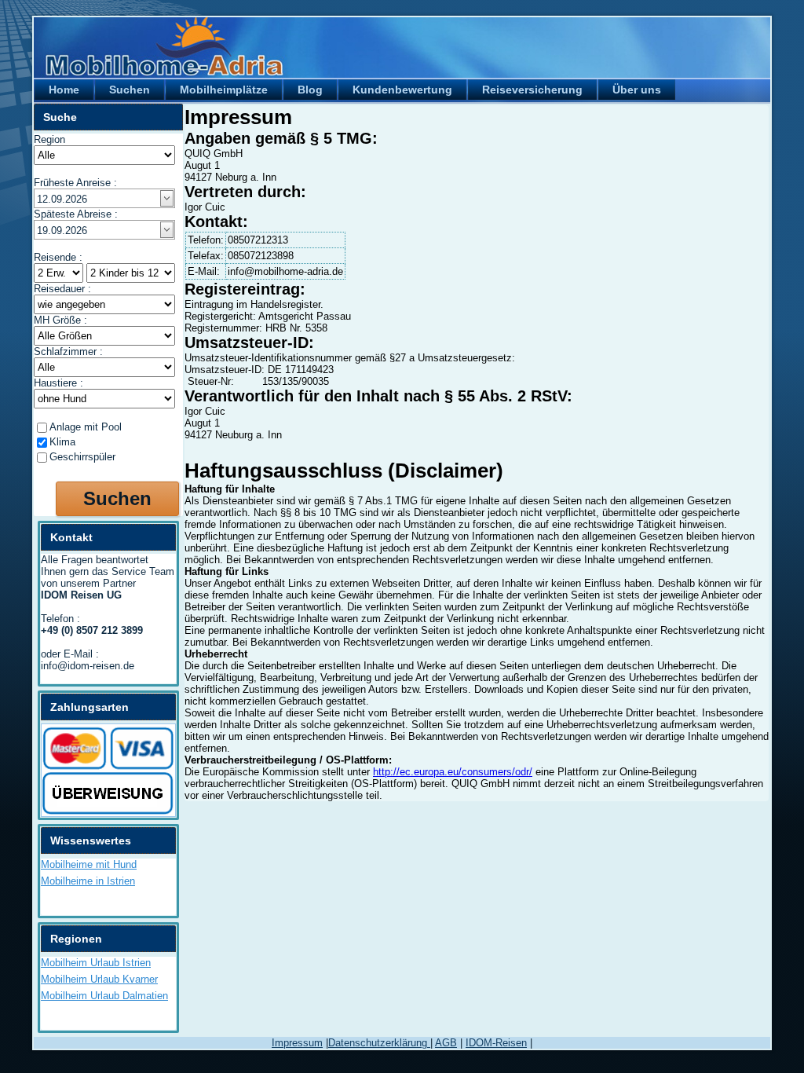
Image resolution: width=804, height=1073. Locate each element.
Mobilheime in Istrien (88, 881)
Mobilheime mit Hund (89, 864)
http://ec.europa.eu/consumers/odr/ (452, 772)
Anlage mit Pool (85, 427)
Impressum (297, 1043)
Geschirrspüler (82, 457)
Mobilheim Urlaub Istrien (96, 963)
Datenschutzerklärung (379, 1043)
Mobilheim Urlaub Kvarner (99, 979)
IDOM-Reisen (496, 1043)
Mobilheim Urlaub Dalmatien (104, 996)
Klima (62, 442)
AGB (446, 1043)
